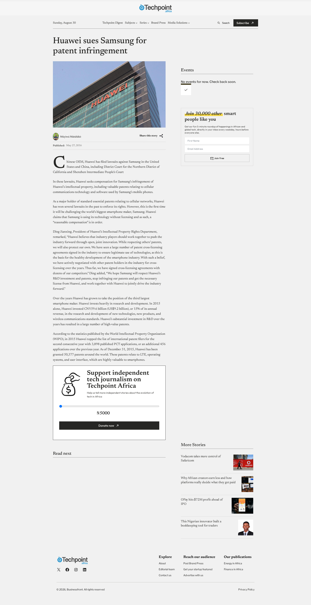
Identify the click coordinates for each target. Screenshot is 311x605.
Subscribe (242, 23)
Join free (219, 158)
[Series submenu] (148, 23)
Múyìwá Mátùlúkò (70, 137)
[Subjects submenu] (137, 23)
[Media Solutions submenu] (189, 23)
